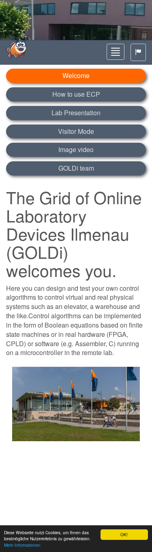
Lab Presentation (76, 112)
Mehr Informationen (22, 545)
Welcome (76, 75)
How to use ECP (76, 94)
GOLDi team (76, 168)
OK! (124, 534)
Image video (76, 149)
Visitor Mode (76, 131)
